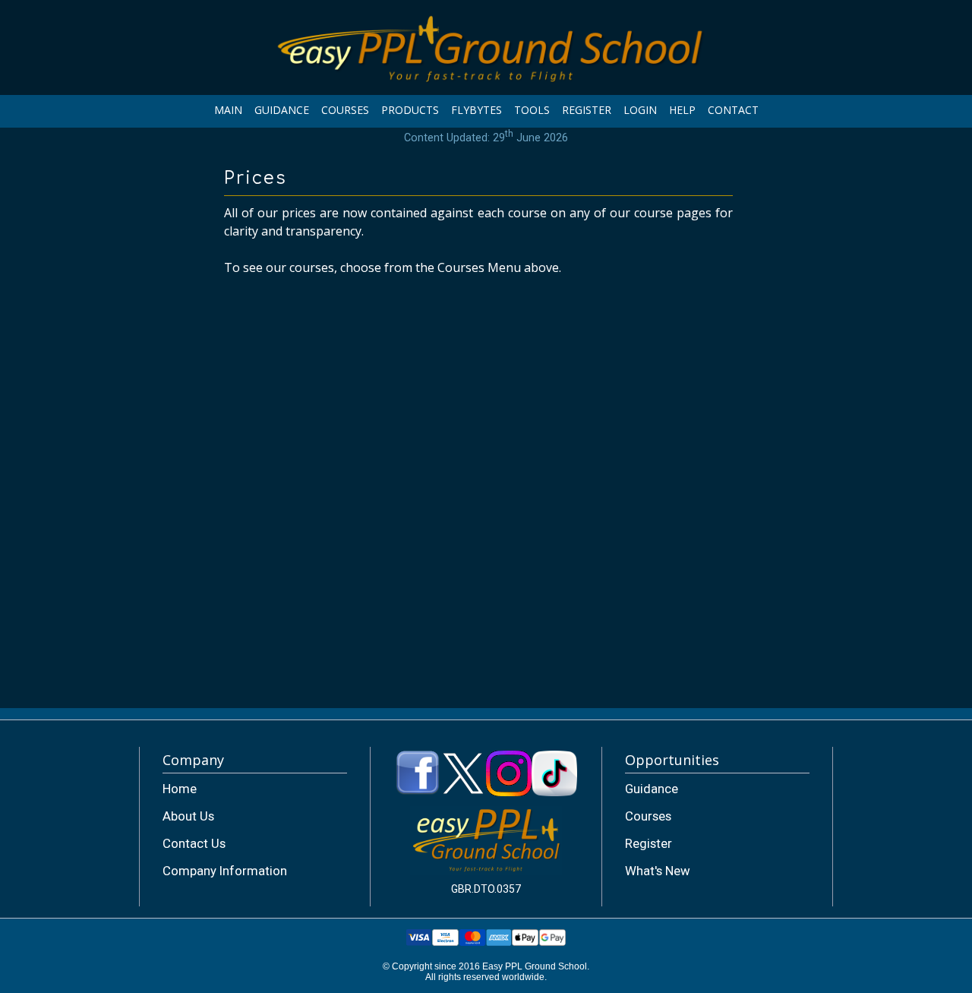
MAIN (228, 110)
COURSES (345, 110)
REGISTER (586, 110)
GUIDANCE (281, 110)
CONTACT (733, 110)
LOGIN (640, 110)
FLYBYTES (476, 110)
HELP (682, 110)
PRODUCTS (410, 110)
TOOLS (532, 110)
